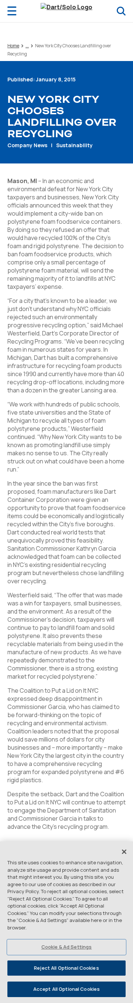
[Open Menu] (11, 11)
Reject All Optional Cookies (66, 968)
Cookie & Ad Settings (66, 946)
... (27, 45)
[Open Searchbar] (121, 11)
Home (13, 46)
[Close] (124, 852)
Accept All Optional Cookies (66, 989)
